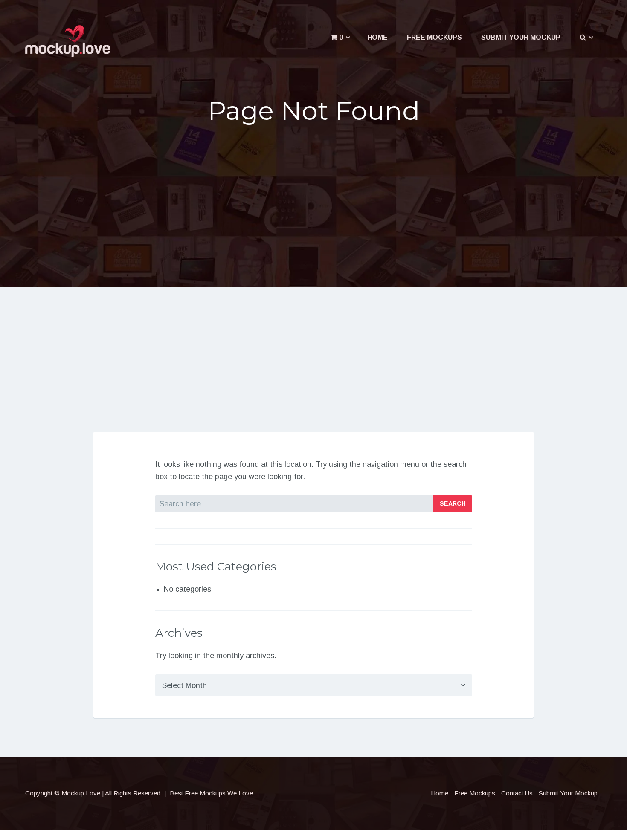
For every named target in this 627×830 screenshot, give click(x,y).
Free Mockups (434, 37)
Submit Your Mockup (520, 37)
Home (377, 37)
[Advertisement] (313, 198)
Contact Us (517, 793)
